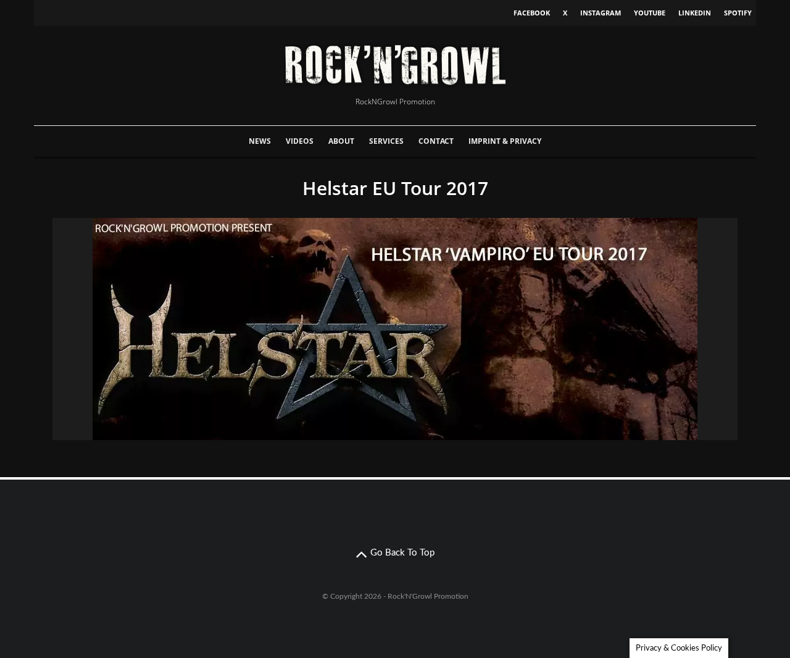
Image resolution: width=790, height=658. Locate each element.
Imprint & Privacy (504, 141)
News (260, 141)
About (341, 141)
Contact (436, 141)
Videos (300, 141)
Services (386, 141)
